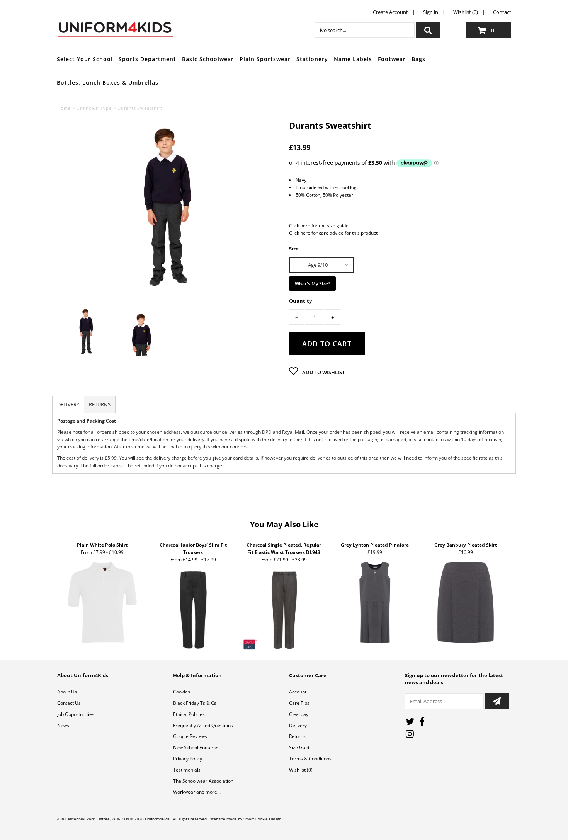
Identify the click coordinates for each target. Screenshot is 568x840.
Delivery (298, 725)
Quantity (300, 300)
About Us (67, 691)
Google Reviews (190, 736)
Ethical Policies (189, 714)
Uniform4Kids (157, 818)
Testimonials (187, 770)
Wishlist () (301, 770)
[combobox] (365, 30)
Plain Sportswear (265, 59)
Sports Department (147, 59)
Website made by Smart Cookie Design (245, 818)
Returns (297, 736)
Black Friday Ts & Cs (194, 703)
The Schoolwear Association (203, 781)
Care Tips (299, 703)
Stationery (312, 59)
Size (294, 248)
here (305, 225)
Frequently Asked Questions (203, 725)
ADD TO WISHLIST (323, 372)
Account (297, 691)
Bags (418, 59)
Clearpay (298, 714)
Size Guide (300, 747)
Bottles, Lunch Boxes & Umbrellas (107, 82)
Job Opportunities (75, 714)
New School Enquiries (196, 747)
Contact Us (69, 703)
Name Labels (353, 59)
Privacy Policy (187, 758)
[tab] (68, 404)
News (63, 725)
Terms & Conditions (310, 758)
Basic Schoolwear (208, 59)
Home (64, 108)
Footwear (392, 59)
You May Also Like (284, 524)
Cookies (181, 691)
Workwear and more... (197, 792)
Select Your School (85, 59)
